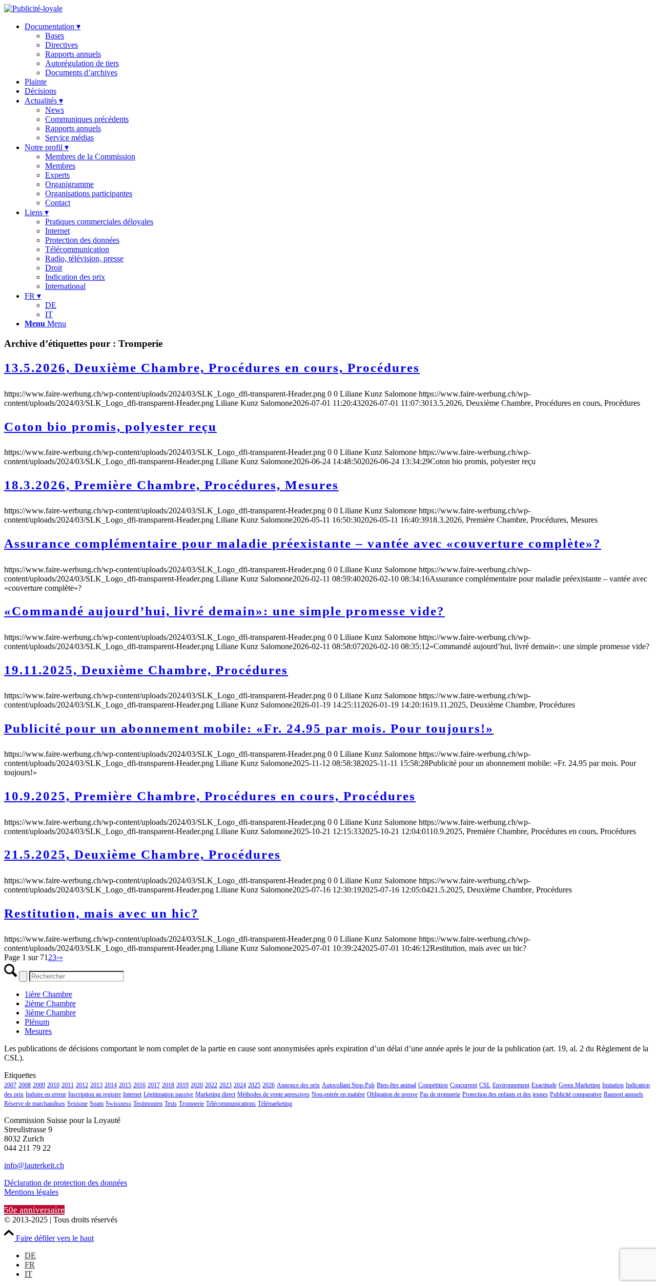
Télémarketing (275, 1103)
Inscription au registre (94, 1094)
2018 (168, 1085)
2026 (268, 1085)
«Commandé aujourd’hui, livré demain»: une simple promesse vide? (224, 611)
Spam (97, 1103)
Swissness (118, 1103)
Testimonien (147, 1103)
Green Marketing (579, 1085)
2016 (139, 1085)
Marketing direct (215, 1094)
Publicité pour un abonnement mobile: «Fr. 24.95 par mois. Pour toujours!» (249, 728)
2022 (211, 1085)
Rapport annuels (623, 1094)
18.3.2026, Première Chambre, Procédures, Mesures (171, 485)
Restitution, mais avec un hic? (101, 913)
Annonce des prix (298, 1085)
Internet (132, 1094)
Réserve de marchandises (34, 1103)
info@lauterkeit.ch (34, 1165)
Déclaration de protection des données (65, 1182)
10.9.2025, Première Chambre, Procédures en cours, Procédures (210, 796)
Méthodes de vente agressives (273, 1094)
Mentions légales (31, 1192)
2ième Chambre (50, 1003)
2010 (53, 1085)
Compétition (433, 1085)
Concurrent (463, 1085)
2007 (10, 1085)
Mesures (38, 1031)
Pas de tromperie (440, 1094)
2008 (24, 1085)
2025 (254, 1085)
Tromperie (191, 1103)
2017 (154, 1085)
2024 (240, 1085)
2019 (182, 1085)
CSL (484, 1085)
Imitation (613, 1085)
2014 (111, 1085)
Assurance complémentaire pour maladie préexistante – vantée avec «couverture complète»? (302, 543)
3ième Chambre (50, 1012)
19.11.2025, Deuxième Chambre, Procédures (146, 670)
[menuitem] (338, 49)
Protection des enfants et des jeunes (505, 1094)
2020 (197, 1085)
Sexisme (77, 1103)
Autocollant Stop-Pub (348, 1085)
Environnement (511, 1085)
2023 (225, 1085)
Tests (171, 1103)
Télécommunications (231, 1103)
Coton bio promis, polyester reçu (110, 426)
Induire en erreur (46, 1094)
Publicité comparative (576, 1094)
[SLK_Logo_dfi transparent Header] (33, 8)
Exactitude (544, 1085)
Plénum (37, 1022)
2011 (67, 1085)
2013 (96, 1085)
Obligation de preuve (392, 1094)
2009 (39, 1085)
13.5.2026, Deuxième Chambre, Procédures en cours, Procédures (212, 368)
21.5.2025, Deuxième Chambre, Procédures (142, 854)
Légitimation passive (168, 1094)
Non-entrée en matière (338, 1094)
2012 (82, 1085)
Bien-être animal (396, 1085)
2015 (125, 1085)
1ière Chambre (48, 994)
